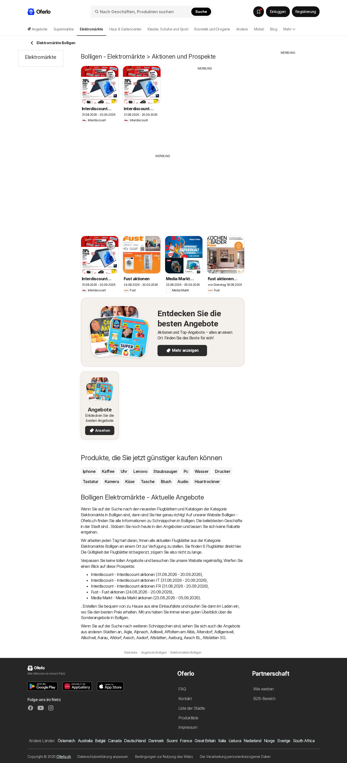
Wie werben (263, 688)
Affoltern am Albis (179, 631)
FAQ (182, 688)
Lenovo (140, 471)
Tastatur (91, 481)
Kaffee (108, 471)
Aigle (127, 631)
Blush (166, 481)
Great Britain (205, 740)
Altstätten (158, 637)
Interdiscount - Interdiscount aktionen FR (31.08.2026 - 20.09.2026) (149, 586)
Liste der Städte (191, 708)
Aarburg (175, 637)
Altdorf (115, 637)
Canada (114, 740)
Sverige (283, 740)
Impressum (187, 727)
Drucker (222, 471)
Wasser (202, 471)
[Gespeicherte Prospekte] (258, 11)
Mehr (287, 29)
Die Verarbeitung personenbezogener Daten (235, 756)
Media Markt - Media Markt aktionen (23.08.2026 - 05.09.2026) (145, 597)
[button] (42, 686)
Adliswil (156, 631)
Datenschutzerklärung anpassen (102, 756)
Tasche (148, 481)
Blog (273, 29)
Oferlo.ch (63, 756)
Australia (85, 740)
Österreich (66, 740)
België (100, 740)
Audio (182, 481)
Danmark (156, 740)
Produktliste (188, 717)
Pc (186, 471)
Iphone (89, 471)
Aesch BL (192, 637)
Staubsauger (165, 471)
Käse (130, 481)
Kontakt (185, 698)
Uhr (124, 471)
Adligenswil (223, 631)
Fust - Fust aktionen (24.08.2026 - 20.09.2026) (131, 591)
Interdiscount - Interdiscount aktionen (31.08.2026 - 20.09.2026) (146, 574)
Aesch (128, 637)
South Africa (304, 740)
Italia (222, 740)
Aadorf (142, 637)
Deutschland (135, 740)
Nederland (252, 740)
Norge (269, 740)
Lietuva (235, 740)
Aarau (102, 637)
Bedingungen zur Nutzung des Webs (164, 756)
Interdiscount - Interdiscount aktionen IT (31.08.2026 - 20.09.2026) (149, 580)
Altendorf (204, 631)
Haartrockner (207, 481)
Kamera (112, 481)
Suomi (171, 740)
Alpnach (141, 631)
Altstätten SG (213, 637)
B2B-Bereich (264, 698)
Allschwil (88, 637)
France (186, 740)
